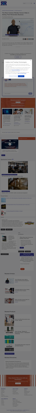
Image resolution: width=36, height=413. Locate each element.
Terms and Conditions (16, 70)
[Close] (31, 61)
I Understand (21, 76)
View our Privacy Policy (22, 73)
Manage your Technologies (13, 76)
